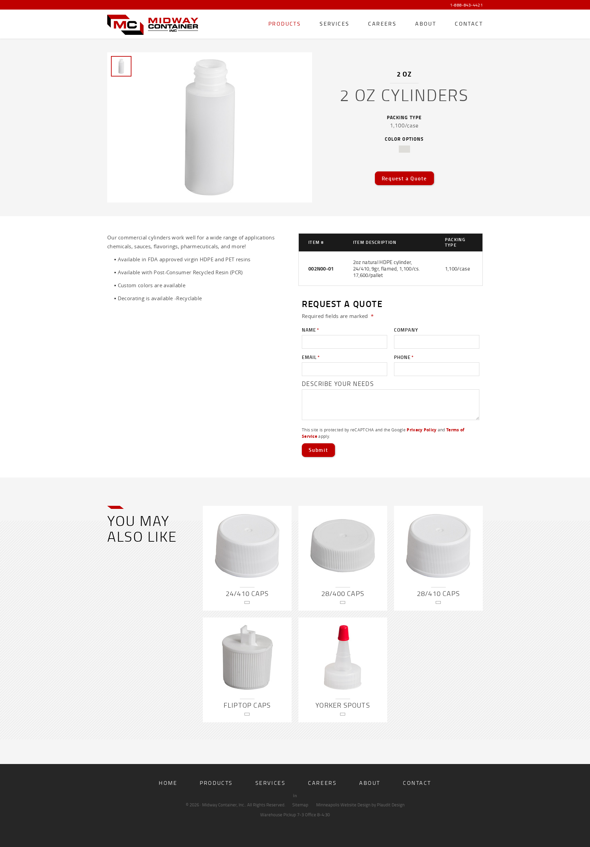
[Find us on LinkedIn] (295, 795)
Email (311, 357)
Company (406, 330)
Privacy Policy (421, 430)
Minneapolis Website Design (343, 805)
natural (404, 149)
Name (310, 330)
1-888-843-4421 (466, 5)
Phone (404, 357)
